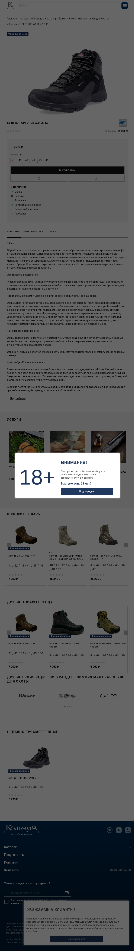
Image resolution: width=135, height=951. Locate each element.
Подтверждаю (87, 491)
